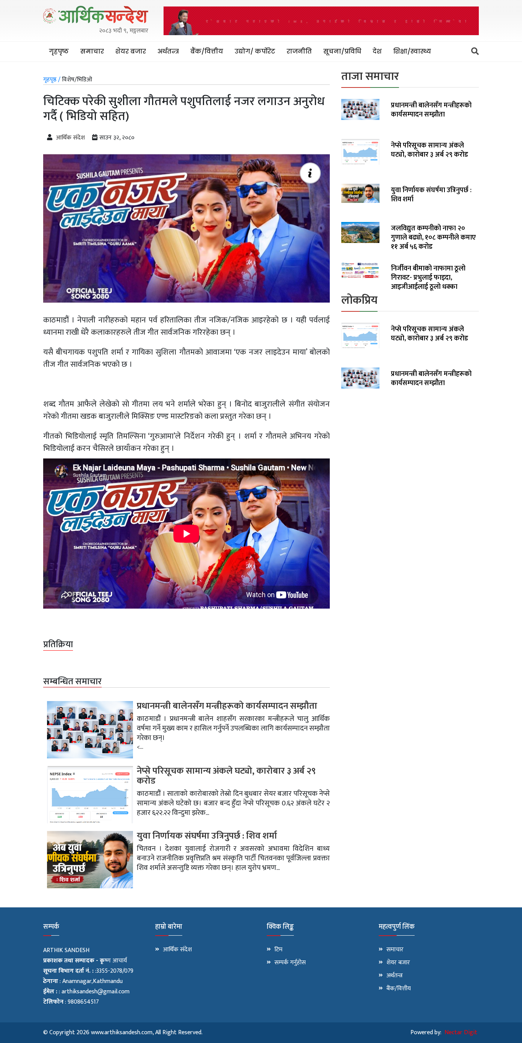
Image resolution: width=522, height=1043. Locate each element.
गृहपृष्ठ (59, 51)
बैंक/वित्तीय (206, 51)
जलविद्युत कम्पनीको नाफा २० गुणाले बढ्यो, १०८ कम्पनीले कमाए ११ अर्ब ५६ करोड (433, 238)
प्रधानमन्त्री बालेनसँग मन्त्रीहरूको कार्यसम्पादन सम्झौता (227, 706)
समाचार (92, 51)
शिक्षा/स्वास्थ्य (412, 51)
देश (377, 51)
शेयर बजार (130, 51)
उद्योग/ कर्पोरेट (255, 51)
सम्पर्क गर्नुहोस (290, 962)
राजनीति (299, 51)
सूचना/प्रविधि (342, 51)
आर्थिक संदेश (70, 138)
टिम (278, 949)
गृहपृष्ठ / (51, 79)
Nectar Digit (460, 1032)
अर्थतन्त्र (168, 51)
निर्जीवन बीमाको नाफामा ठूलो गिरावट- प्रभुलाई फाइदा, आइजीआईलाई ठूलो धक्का (428, 278)
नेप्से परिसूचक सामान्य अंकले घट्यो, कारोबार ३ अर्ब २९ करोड (226, 776)
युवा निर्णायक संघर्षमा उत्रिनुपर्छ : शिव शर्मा (207, 836)
